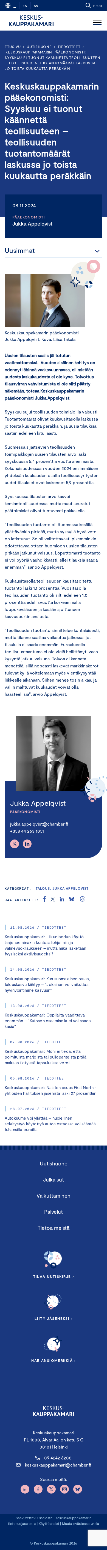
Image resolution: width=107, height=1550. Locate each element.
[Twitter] (14, 844)
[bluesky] (71, 899)
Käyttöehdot (49, 1523)
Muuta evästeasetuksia (80, 1523)
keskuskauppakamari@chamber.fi (58, 1464)
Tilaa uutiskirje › (53, 1276)
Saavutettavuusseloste (34, 1518)
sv (36, 6)
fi (14, 6)
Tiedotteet (69, 46)
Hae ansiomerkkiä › (53, 1360)
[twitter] (52, 900)
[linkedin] (62, 900)
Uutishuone (39, 46)
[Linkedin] (27, 844)
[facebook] (44, 899)
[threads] (82, 900)
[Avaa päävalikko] (97, 21)
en (24, 6)
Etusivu (13, 46)
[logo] (31, 20)
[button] (93, 5)
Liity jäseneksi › (53, 1318)
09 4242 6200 (58, 1457)
